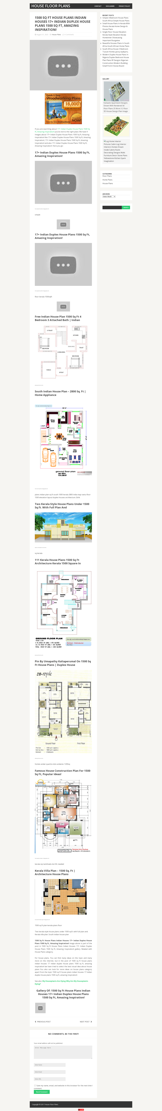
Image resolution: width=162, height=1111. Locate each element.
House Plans (56, 34)
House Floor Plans (51, 1104)
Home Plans (107, 180)
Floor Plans (107, 176)
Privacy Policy (124, 6)
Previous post (44, 1022)
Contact (97, 6)
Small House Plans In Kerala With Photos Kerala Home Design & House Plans (116, 26)
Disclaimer (110, 6)
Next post (85, 1022)
